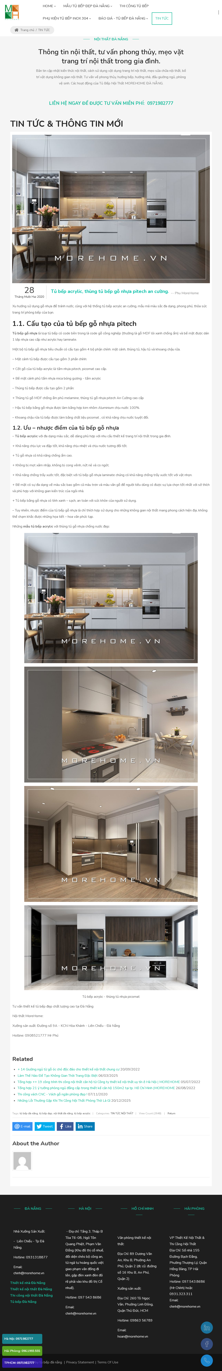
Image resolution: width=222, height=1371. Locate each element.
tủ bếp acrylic (82, 1113)
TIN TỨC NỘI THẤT (122, 1113)
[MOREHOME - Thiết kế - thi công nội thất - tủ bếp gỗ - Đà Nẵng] (12, 12)
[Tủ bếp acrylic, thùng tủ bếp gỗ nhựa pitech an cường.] (111, 209)
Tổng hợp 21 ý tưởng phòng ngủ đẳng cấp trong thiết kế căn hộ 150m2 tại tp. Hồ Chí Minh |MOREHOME (96, 1088)
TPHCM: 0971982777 (19, 1363)
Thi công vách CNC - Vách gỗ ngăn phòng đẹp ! (52, 1094)
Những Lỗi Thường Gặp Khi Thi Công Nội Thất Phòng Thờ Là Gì (64, 1100)
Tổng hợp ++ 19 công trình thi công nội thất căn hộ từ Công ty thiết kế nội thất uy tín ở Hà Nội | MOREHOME (99, 1082)
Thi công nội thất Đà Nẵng (31, 1295)
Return (171, 1113)
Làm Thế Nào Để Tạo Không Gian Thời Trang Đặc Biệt (58, 1075)
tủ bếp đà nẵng (29, 1113)
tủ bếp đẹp (45, 1113)
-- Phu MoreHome (185, 293)
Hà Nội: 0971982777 (18, 1339)
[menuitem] (49, 6)
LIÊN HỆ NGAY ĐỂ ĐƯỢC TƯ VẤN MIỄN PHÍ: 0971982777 (111, 103)
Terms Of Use (107, 1362)
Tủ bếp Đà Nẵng (23, 1301)
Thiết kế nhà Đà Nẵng (27, 1283)
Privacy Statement (80, 1362)
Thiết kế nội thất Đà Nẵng (31, 1289)
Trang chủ (27, 30)
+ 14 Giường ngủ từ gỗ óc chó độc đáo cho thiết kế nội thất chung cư (68, 1069)
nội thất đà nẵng (63, 1113)
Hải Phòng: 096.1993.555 (22, 1351)
